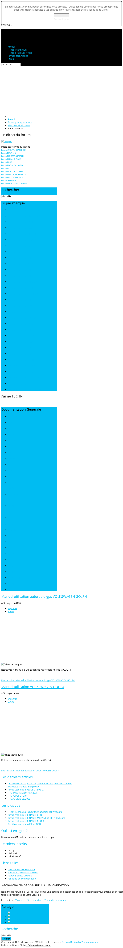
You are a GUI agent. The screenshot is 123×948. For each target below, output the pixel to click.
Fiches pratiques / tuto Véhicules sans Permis (28, 390)
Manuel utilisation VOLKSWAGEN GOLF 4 (32, 687)
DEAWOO (12, 440)
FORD (10, 452)
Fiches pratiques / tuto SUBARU (22, 366)
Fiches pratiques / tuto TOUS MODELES (25, 210)
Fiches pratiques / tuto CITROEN (22, 234)
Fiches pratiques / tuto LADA (20, 270)
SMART (11, 560)
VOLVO (11, 584)
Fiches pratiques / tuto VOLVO (21, 384)
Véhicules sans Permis (18, 590)
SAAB (10, 542)
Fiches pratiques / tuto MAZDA (21, 288)
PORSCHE (12, 524)
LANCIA (11, 476)
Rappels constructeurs (20, 875)
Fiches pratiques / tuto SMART (21, 360)
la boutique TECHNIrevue (21, 869)
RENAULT (12, 530)
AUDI (10, 422)
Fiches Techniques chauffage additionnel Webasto (35, 811)
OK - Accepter (61, 15)
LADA (10, 470)
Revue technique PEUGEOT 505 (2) (26, 789)
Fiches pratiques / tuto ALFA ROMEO (24, 216)
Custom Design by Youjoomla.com (80, 942)
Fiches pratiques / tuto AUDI (20, 222)
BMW (10, 428)
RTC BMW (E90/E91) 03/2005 (23, 792)
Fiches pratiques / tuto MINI (20, 300)
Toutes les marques (55, 900)
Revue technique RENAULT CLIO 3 (26, 820)
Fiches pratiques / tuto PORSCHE (22, 324)
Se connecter (34, 900)
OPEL (10, 512)
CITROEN (12, 434)
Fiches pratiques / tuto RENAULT (22, 330)
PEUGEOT (12, 518)
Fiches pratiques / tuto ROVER (21, 336)
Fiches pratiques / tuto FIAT (20, 246)
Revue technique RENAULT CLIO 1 (26, 814)
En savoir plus (61, 19)
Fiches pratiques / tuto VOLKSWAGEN (24, 378)
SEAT (10, 548)
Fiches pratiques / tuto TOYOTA (21, 372)
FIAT (10, 446)
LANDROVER (13, 482)
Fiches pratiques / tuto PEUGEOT (22, 318)
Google (21, 922)
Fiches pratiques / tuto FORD (20, 252)
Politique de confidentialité (22, 878)
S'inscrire (20, 900)
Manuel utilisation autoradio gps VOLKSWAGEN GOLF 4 (44, 596)
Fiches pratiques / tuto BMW (20, 228)
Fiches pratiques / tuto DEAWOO (22, 240)
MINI (10, 500)
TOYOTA (11, 572)
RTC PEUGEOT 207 (17, 795)
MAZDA (11, 488)
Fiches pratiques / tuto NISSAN (21, 306)
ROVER (11, 536)
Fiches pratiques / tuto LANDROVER (23, 282)
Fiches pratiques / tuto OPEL (20, 312)
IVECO (10, 464)
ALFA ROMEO (14, 416)
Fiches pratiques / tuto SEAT (20, 348)
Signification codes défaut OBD (24, 824)
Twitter (21, 916)
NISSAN (11, 506)
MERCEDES (13, 494)
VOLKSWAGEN (14, 578)
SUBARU (11, 566)
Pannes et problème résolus (23, 872)
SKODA (11, 554)
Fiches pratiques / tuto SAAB (20, 342)
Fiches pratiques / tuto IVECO (20, 264)
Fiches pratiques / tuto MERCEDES (23, 294)
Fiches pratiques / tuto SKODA (21, 354)
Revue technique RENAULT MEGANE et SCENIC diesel (36, 817)
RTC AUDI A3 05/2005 (19, 798)
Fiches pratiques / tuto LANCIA (21, 276)
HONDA (11, 458)
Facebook (25, 919)
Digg (17, 913)
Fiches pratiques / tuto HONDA (21, 258)
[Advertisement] (61, 90)
